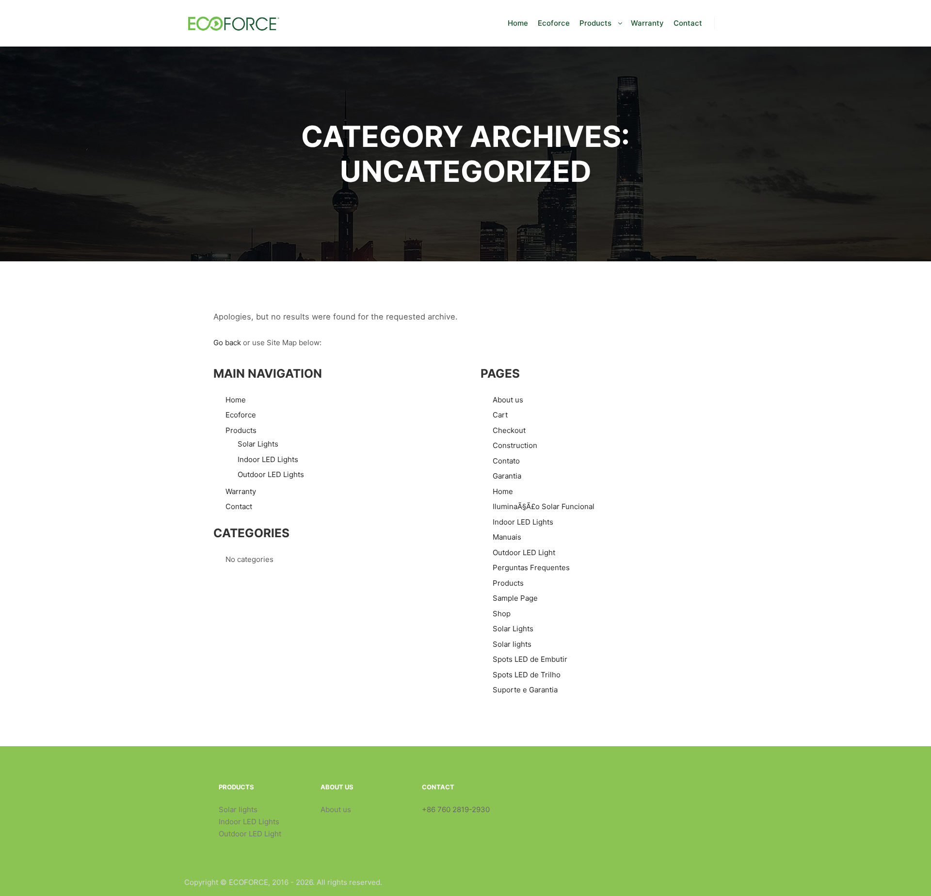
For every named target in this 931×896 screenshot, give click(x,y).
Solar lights (512, 644)
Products (241, 430)
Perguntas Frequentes (531, 567)
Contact (238, 506)
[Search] (730, 23)
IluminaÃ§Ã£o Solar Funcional (543, 506)
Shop (502, 613)
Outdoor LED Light (524, 552)
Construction (515, 445)
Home (235, 399)
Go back (227, 342)
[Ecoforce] (232, 23)
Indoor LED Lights (268, 459)
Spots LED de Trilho (527, 674)
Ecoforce (240, 414)
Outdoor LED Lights (271, 474)
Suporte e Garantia (525, 689)
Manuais (507, 537)
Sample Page (515, 598)
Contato (506, 460)
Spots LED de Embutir (530, 659)
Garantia (507, 475)
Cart (500, 414)
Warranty (240, 491)
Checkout (509, 430)
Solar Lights (258, 443)
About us (508, 399)
